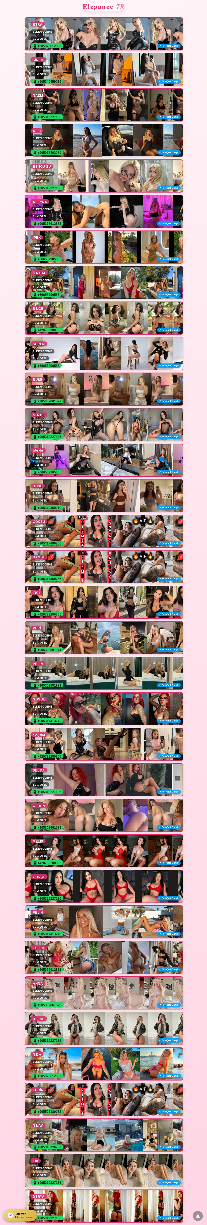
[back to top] (198, 1216)
